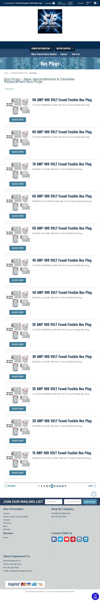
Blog (5, 526)
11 (49, 486)
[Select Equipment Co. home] (50, 21)
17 (65, 486)
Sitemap (6, 529)
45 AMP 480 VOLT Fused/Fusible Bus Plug (62, 260)
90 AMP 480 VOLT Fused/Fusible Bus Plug (62, 100)
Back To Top (94, 494)
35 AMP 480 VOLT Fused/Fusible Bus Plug (62, 324)
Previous (11, 486)
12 (52, 486)
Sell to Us (88, 3)
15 (60, 486)
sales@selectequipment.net (20, 571)
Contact (81, 3)
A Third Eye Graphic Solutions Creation (61, 591)
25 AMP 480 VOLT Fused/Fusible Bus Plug (62, 389)
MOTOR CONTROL (64, 48)
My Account (63, 3)
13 (55, 486)
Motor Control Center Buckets (44, 54)
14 (57, 486)
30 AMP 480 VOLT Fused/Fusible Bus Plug (62, 356)
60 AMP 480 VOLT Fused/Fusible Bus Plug (62, 196)
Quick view (18, 120)
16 (63, 486)
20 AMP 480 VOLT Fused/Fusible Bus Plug (62, 421)
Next (91, 486)
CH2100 (6, 514)
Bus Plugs (33, 73)
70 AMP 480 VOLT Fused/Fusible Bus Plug (62, 164)
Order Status (70, 3)
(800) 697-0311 (36, 3)
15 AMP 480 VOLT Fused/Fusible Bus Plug (61, 453)
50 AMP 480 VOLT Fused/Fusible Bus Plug (62, 228)
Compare (48, 3)
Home (6, 73)
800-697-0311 (15, 564)
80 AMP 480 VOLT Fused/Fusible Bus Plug (62, 132)
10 (47, 486)
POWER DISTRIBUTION (40, 48)
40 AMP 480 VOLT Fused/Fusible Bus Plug (62, 292)
